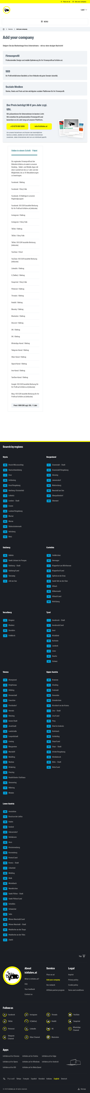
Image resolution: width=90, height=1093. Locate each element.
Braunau (53, 680)
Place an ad (50, 974)
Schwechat (10, 909)
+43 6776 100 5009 (17, 126)
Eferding (53, 685)
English (56, 1079)
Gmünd (9, 827)
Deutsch (64, 1079)
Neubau (9, 762)
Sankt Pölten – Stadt (14, 893)
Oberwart (53, 500)
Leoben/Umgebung (13, 511)
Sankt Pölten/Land (13, 899)
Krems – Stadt (11, 863)
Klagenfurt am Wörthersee (59, 565)
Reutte (52, 656)
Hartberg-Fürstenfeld (14, 490)
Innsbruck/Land (56, 625)
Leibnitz (9, 495)
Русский (11, 1079)
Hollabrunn (10, 837)
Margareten (11, 746)
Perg (51, 721)
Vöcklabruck (54, 757)
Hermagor (53, 560)
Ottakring (10, 767)
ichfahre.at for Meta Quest (30, 1067)
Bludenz (9, 625)
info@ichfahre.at (41, 126)
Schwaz (52, 661)
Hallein (9, 555)
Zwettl (8, 940)
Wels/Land (54, 767)
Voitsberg (10, 531)
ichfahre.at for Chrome (11, 1056)
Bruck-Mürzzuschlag (14, 465)
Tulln (8, 914)
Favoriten (10, 700)
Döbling (9, 690)
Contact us (28, 994)
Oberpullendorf (55, 495)
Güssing (53, 475)
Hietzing (10, 716)
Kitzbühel (53, 635)
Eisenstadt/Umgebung (58, 470)
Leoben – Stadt (12, 500)
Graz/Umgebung (12, 485)
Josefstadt (10, 726)
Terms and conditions (76, 990)
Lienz (52, 651)
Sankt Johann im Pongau (15, 560)
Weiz (8, 537)
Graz (8, 475)
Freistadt (53, 690)
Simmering (11, 782)
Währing (10, 787)
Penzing (9, 772)
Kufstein (53, 641)
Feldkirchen (54, 555)
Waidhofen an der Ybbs (14, 935)
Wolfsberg (54, 601)
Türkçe (18, 1079)
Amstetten (10, 811)
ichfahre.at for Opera (10, 1061)
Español (34, 1079)
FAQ (26, 984)
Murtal (8, 516)
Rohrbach (53, 731)
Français (26, 1079)
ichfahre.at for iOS (9, 1067)
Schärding (54, 736)
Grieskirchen (54, 700)
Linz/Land (53, 716)
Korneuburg (10, 852)
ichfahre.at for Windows (30, 1061)
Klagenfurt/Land (56, 571)
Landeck (53, 646)
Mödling (9, 873)
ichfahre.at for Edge (49, 1056)
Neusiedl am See (56, 490)
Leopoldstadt (11, 736)
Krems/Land (11, 858)
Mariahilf (10, 752)
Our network (50, 985)
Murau (8, 521)
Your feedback (30, 989)
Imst (51, 630)
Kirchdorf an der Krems (58, 705)
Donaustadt (11, 695)
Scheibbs (9, 904)
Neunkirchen (11, 888)
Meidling (10, 757)
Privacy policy (73, 980)
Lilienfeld (10, 868)
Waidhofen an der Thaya (15, 929)
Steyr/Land (54, 741)
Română (42, 1079)
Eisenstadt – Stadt (56, 465)
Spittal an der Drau (57, 576)
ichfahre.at (11, 1089)
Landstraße (11, 731)
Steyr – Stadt (55, 746)
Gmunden (53, 695)
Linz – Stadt (55, 710)
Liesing (9, 741)
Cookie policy (73, 985)
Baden (8, 821)
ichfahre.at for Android (50, 1061)
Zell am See (10, 581)
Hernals (9, 710)
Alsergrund (11, 680)
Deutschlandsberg (13, 470)
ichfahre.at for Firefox (30, 1056)
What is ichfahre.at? (32, 979)
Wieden (9, 793)
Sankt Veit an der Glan (58, 581)
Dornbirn (9, 630)
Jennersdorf (54, 480)
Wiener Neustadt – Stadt (15, 924)
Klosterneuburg (12, 847)
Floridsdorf (11, 705)
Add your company (53, 980)
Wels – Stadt (54, 762)
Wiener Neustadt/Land (14, 919)
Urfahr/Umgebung (56, 752)
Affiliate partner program (55, 990)
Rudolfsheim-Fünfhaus (15, 777)
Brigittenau (11, 685)
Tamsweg (10, 576)
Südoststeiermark (13, 526)
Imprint (71, 974)
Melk (8, 878)
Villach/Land (54, 596)
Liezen (9, 506)
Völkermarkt (54, 591)
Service (10, 29)
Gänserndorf (11, 832)
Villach (52, 586)
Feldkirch (10, 635)
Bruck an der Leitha (13, 816)
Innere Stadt (11, 721)
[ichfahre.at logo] (6, 10)
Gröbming (10, 480)
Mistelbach (10, 883)
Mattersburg (54, 485)
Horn (8, 842)
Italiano (49, 1079)
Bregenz (9, 620)
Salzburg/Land (12, 571)
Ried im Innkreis (56, 726)
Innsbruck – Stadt (57, 620)
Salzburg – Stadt (12, 565)
